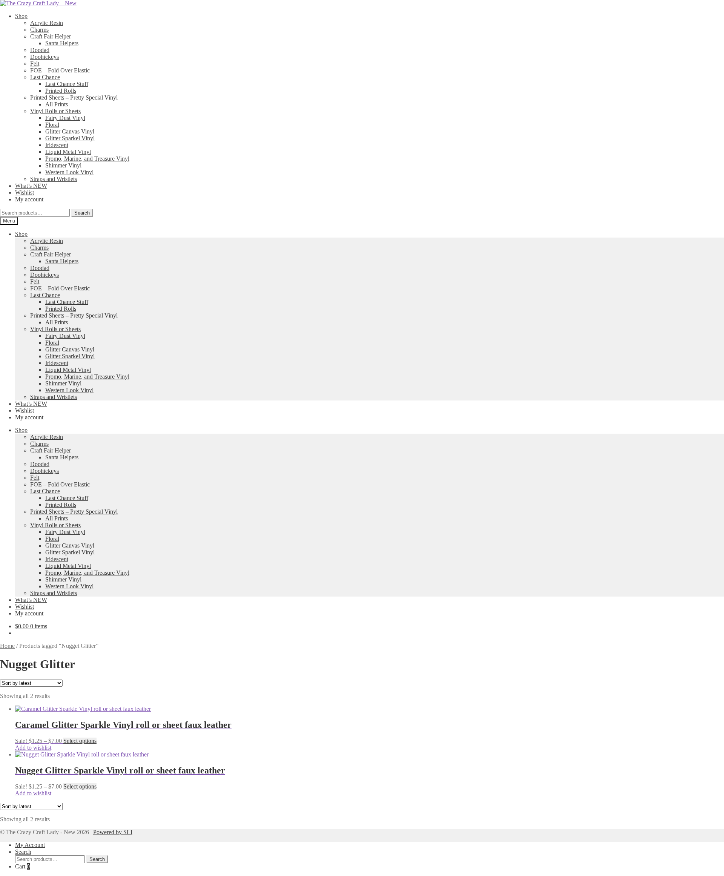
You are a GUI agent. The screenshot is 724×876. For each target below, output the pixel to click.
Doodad (39, 50)
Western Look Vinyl (69, 172)
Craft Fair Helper (50, 36)
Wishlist (24, 192)
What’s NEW (31, 186)
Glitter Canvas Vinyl (69, 131)
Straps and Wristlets (53, 179)
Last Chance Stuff (66, 84)
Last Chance (45, 77)
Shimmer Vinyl (63, 165)
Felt (34, 63)
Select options (80, 741)
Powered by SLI (112, 832)
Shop (21, 16)
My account (29, 199)
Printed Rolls (60, 90)
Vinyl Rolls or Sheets (55, 111)
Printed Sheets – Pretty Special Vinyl (74, 97)
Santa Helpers (61, 43)
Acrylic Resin (46, 23)
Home (7, 646)
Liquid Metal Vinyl (68, 152)
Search (82, 213)
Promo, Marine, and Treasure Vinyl (87, 158)
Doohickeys (44, 57)
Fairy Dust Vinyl (65, 118)
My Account (30, 845)
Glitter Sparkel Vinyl (70, 138)
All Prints (56, 104)
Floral (52, 124)
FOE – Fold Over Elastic (60, 70)
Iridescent (56, 145)
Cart (22, 866)
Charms (39, 29)
